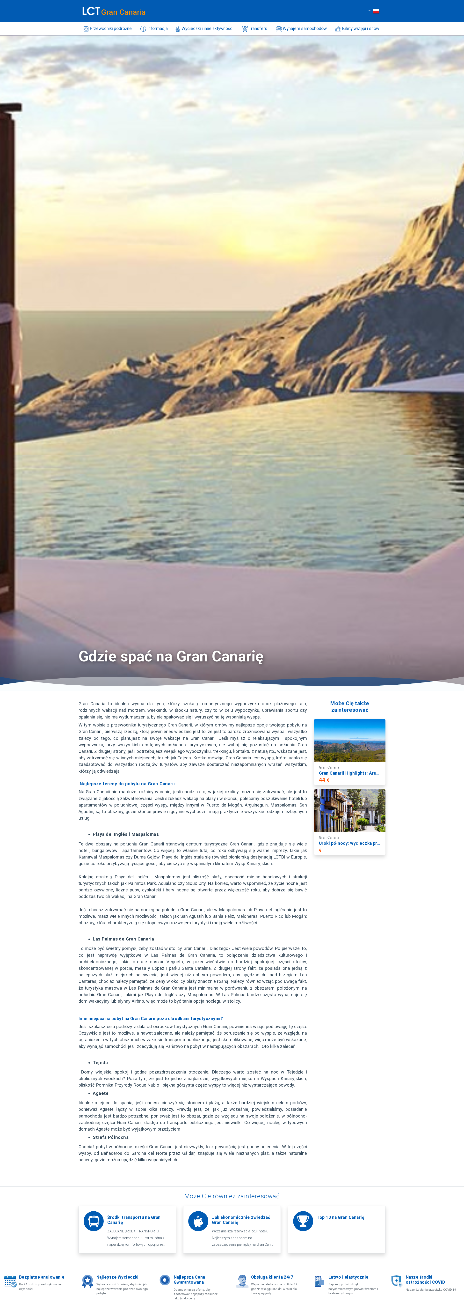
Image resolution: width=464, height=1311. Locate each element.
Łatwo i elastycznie (348, 1277)
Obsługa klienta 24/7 (272, 1277)
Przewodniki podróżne (110, 28)
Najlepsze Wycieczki (117, 1277)
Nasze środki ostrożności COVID (425, 1280)
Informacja (157, 28)
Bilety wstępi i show (360, 28)
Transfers (257, 28)
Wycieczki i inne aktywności (207, 28)
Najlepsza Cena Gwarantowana (189, 1280)
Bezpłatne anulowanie (42, 1277)
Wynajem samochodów (304, 28)
